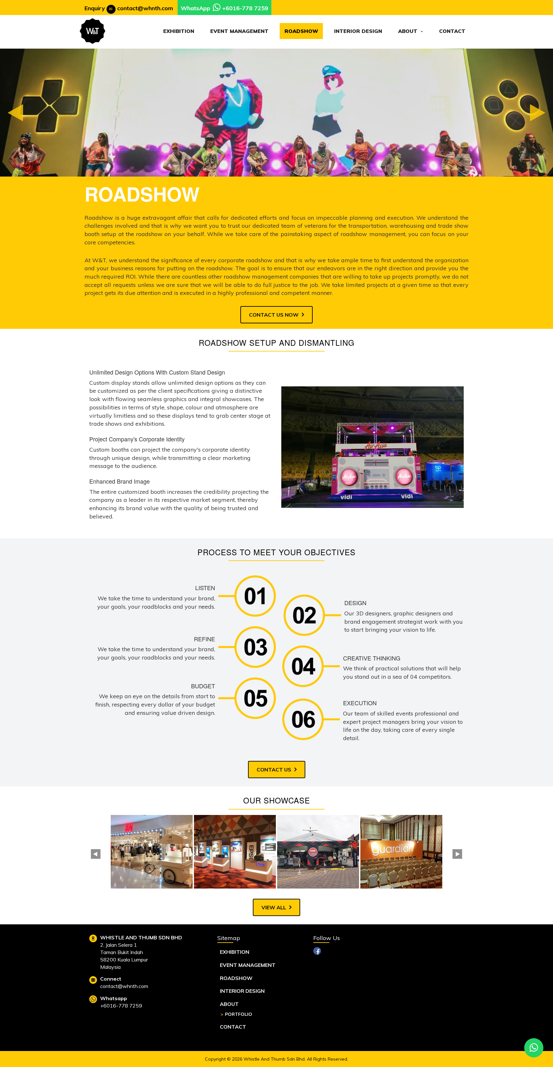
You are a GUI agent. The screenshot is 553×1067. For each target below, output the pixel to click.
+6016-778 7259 (245, 8)
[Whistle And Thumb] (92, 31)
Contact (452, 31)
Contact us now (274, 315)
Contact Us (274, 769)
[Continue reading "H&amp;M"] (152, 852)
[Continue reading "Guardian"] (401, 852)
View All (273, 907)
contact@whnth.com (145, 8)
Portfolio (238, 1014)
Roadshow (301, 31)
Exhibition (178, 31)
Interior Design (358, 31)
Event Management (239, 31)
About (408, 31)
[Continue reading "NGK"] (318, 852)
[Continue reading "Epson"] (235, 852)
